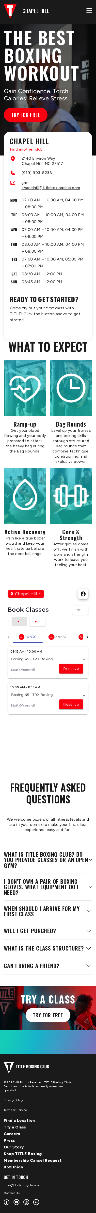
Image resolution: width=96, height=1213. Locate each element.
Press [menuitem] (9, 1140)
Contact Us (11, 1193)
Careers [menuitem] (12, 1133)
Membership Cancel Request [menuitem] (33, 1160)
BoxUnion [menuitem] (13, 1167)
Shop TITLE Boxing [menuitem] (23, 1153)
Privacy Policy (13, 1100)
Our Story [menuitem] (14, 1147)
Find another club (26, 149)
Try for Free (25, 115)
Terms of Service (15, 1110)
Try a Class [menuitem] (15, 1127)
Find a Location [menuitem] (19, 1120)
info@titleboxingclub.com (23, 1185)
